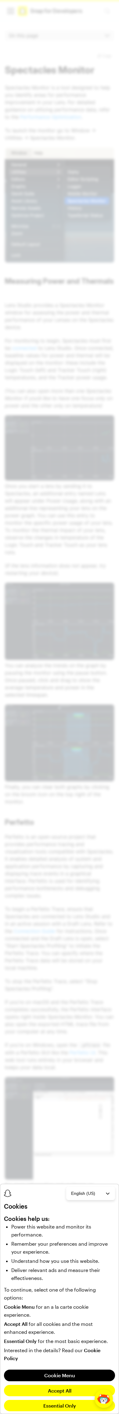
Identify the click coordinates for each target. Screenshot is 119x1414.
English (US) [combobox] (83, 1193)
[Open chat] (104, 1399)
